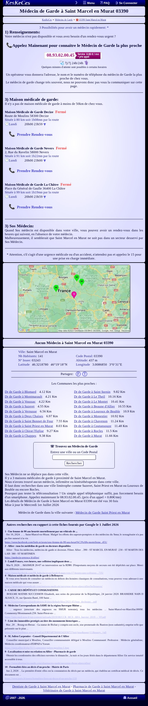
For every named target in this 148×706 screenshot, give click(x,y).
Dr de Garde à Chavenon (91, 421)
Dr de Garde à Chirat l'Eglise (24, 431)
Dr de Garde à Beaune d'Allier (94, 406)
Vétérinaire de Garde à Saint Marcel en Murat (74, 690)
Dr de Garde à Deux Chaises (24, 416)
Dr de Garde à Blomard (20, 392)
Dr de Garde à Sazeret (19, 406)
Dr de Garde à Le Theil (89, 396)
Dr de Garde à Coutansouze (92, 426)
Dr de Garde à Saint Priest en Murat (29, 426)
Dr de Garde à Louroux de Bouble (97, 411)
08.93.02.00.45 (60, 55)
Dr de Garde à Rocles (88, 431)
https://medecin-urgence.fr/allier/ (22, 557)
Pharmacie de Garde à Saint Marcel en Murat (103, 686)
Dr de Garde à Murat (88, 436)
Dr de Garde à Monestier (91, 416)
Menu (90, 3)
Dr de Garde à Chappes (20, 436)
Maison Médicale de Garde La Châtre (32, 184)
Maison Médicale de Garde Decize (29, 112)
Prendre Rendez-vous (34, 134)
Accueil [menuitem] (130, 697)
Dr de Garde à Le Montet (91, 401)
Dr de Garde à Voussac (20, 401)
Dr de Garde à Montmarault (23, 396)
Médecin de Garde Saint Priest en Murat (103, 512)
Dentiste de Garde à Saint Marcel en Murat (41, 686)
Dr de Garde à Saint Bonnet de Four (29, 421)
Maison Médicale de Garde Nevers (29, 148)
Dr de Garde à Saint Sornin (92, 392)
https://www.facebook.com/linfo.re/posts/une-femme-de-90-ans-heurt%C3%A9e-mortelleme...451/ (56, 542)
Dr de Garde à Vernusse (21, 411)
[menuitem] (126, 3)
